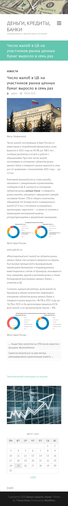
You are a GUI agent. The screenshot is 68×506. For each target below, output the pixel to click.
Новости (12, 71)
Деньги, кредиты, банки (28, 26)
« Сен (33, 477)
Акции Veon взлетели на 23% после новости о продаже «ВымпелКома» (33, 345)
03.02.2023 (30, 93)
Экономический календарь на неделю (27, 376)
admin (13, 93)
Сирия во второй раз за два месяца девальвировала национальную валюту (31, 355)
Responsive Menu (59, 23)
